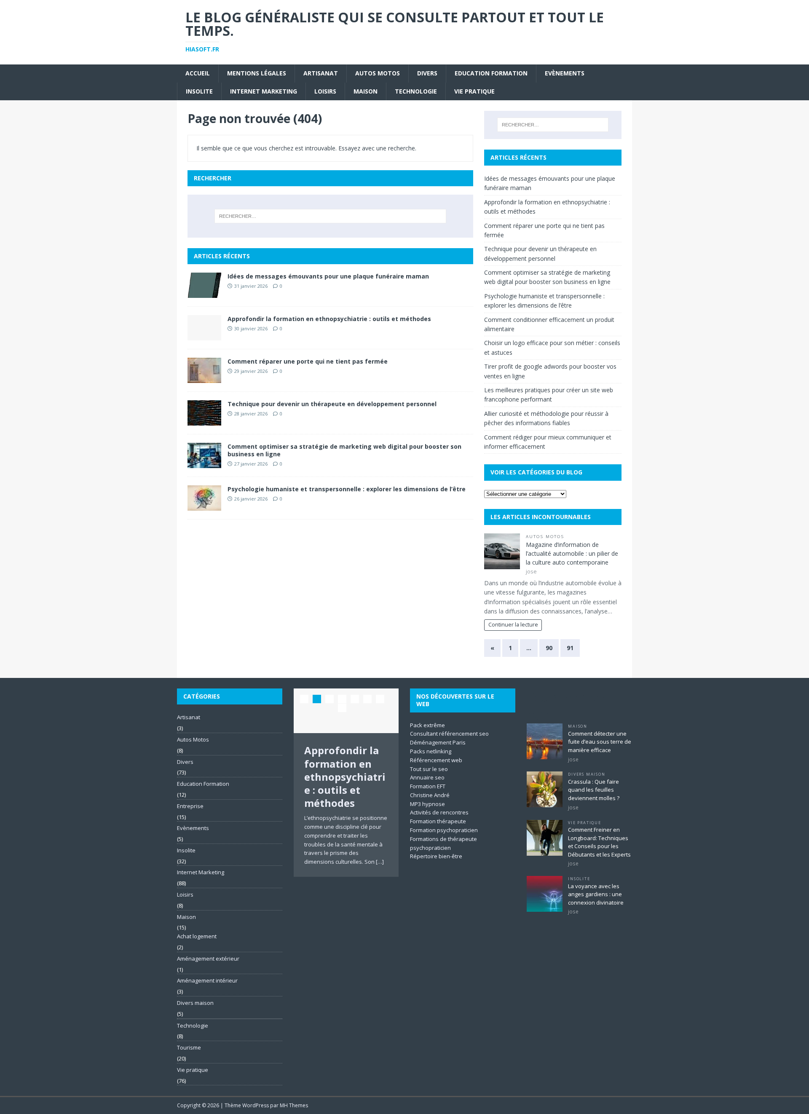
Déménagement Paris (438, 742)
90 (549, 648)
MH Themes (294, 1105)
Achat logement (197, 936)
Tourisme (189, 1047)
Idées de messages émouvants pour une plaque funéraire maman (328, 276)
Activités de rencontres (439, 812)
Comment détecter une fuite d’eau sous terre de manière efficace (599, 742)
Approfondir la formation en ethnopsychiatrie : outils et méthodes (329, 319)
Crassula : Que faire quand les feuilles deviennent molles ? (593, 790)
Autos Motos (377, 73)
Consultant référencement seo (449, 733)
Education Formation (491, 73)
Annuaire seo (427, 777)
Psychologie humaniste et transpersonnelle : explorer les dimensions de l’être (347, 489)
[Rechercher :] (330, 216)
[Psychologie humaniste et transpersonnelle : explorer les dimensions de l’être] (204, 506)
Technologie (416, 91)
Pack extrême (427, 725)
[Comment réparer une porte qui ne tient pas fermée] (204, 378)
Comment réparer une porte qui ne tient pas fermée (308, 361)
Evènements (564, 73)
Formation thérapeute (438, 821)
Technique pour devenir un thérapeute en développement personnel (332, 404)
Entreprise (190, 806)
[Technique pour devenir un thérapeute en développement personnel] (204, 421)
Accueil (197, 73)
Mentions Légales (256, 73)
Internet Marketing (263, 91)
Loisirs (325, 91)
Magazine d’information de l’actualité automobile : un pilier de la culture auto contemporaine (572, 553)
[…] (380, 861)
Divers (427, 73)
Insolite (199, 91)
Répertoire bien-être (436, 856)
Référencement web (436, 760)
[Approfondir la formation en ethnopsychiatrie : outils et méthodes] (204, 336)
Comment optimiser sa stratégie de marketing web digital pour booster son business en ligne (344, 450)
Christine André (430, 795)
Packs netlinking (430, 751)
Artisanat (320, 73)
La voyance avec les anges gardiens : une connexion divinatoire (596, 894)
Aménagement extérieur (208, 958)
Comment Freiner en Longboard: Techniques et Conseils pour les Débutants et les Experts (599, 842)
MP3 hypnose (427, 804)
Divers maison (195, 1003)
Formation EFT (427, 786)
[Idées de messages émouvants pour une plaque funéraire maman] (204, 293)
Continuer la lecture (513, 624)
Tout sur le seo (429, 769)
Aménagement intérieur (207, 980)
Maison (366, 91)
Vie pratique (474, 91)
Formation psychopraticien (444, 830)
